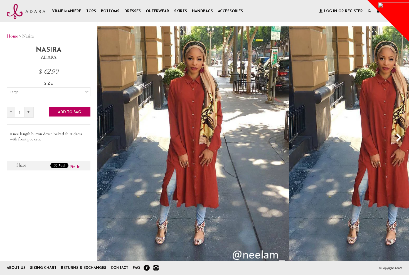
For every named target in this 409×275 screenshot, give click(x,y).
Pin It (75, 167)
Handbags (202, 11)
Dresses (132, 11)
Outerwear (157, 11)
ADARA (48, 57)
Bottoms (110, 11)
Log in (330, 11)
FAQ (136, 268)
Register (354, 11)
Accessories (230, 11)
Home (12, 36)
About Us (16, 268)
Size (48, 84)
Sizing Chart (43, 268)
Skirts (180, 11)
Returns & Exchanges (83, 268)
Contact (120, 268)
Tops (91, 11)
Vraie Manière (66, 11)
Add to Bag (69, 112)
